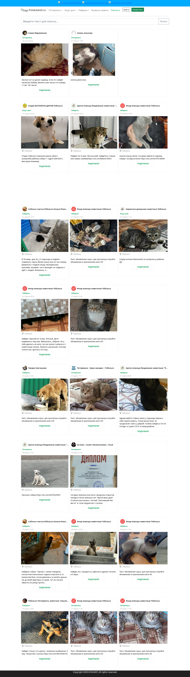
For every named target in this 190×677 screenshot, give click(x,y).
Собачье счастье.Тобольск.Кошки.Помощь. (48, 209)
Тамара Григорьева (37, 368)
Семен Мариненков (37, 33)
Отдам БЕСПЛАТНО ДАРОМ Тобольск (45, 105)
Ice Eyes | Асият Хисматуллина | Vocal (95, 445)
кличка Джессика (78, 80)
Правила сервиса (100, 10)
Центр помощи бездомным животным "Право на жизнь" (97, 105)
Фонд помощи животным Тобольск (143, 105)
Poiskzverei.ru (37, 10)
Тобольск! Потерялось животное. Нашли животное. (48, 601)
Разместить (138, 9)
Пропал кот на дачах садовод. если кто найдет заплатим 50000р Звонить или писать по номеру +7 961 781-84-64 (43, 82)
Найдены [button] (83, 10)
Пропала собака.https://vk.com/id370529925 (41, 495)
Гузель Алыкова (84, 33)
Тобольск (115, 10)
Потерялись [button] (55, 10)
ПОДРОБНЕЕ (44, 90)
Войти (126, 9)
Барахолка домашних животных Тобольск (146, 209)
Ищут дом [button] (70, 10)
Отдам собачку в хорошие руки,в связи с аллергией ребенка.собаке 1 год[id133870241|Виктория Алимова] (42, 159)
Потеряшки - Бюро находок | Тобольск (95, 368)
